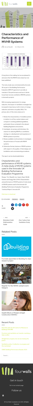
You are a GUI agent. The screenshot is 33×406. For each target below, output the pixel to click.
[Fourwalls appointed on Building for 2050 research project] (16, 246)
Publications (14, 199)
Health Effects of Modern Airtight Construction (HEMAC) (13, 314)
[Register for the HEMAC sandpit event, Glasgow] (16, 274)
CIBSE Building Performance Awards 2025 (14, 349)
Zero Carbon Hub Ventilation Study (24, 220)
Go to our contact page (16, 385)
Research (22, 199)
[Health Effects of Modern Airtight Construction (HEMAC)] (16, 301)
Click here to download (8, 194)
